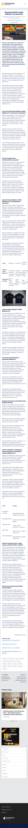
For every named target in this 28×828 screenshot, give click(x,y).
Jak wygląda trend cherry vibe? (9, 644)
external (13, 20)
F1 (8, 658)
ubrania (9, 666)
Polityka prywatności (7, 809)
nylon (14, 661)
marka (4, 661)
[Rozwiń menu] (25, 4)
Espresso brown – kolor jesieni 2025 (11, 640)
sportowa (20, 663)
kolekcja (22, 658)
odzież (18, 661)
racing (14, 663)
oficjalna (4, 663)
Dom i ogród (5, 758)
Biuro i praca (5, 751)
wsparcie (20, 666)
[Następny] (24, 706)
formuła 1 (12, 658)
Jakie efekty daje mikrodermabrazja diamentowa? (6, 677)
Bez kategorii (5, 748)
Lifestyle (9, 20)
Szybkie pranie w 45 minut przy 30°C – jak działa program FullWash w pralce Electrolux (13, 712)
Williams (15, 666)
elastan (4, 658)
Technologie (18, 20)
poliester (10, 663)
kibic (17, 658)
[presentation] (14, 700)
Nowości (4, 770)
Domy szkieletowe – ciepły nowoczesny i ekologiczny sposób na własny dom (20, 678)
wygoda (4, 668)
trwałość (4, 666)
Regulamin (4, 812)
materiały (9, 661)
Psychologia (5, 773)
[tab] (11, 721)
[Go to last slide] (4, 706)
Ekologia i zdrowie (6, 761)
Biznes (4, 755)
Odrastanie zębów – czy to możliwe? (11, 647)
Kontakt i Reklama (6, 807)
